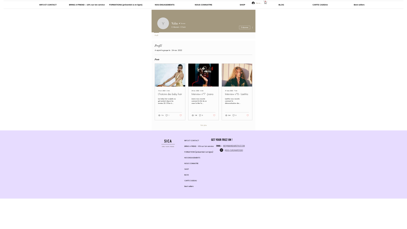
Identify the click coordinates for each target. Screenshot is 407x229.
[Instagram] (221, 150)
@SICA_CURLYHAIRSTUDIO (234, 150)
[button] (265, 2)
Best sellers (189, 186)
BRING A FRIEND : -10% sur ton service (190, 146)
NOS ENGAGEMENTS (190, 157)
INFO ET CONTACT (190, 140)
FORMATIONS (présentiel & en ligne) (190, 152)
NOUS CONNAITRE (190, 163)
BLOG (186, 175)
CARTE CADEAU (190, 180)
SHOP (186, 169)
